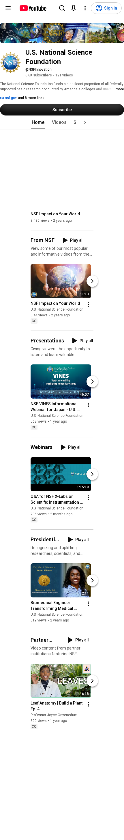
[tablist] (62, 122)
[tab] (38, 122)
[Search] (62, 8)
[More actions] (88, 304)
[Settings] (85, 8)
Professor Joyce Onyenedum (54, 715)
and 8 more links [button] (31, 98)
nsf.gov (10, 98)
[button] (85, 122)
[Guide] (8, 8)
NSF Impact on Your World (55, 214)
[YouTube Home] (32, 8)
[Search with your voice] (73, 8)
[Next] (92, 281)
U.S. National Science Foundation (57, 309)
